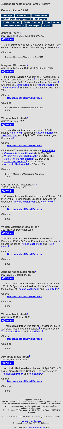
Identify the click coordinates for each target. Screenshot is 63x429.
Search (47, 26)
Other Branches (52, 22)
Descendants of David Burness (24, 98)
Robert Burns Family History (15, 19)
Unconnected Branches (13, 26)
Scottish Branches (11, 22)
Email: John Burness (31, 421)
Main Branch (39, 19)
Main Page (7, 16)
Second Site (40, 427)
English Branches (32, 22)
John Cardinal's (30, 427)
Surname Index (40, 16)
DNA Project (33, 26)
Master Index (23, 16)
